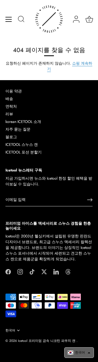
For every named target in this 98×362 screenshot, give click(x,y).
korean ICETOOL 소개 (23, 121)
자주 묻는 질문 (17, 129)
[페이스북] (8, 271)
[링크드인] (56, 271)
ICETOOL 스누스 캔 (21, 144)
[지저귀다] (44, 271)
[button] (79, 353)
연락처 (11, 106)
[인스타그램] (20, 271)
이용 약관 (13, 91)
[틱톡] (32, 271)
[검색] (21, 20)
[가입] (90, 200)
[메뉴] (9, 19)
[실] (68, 271)
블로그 (11, 137)
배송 (9, 98)
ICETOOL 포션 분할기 (23, 152)
